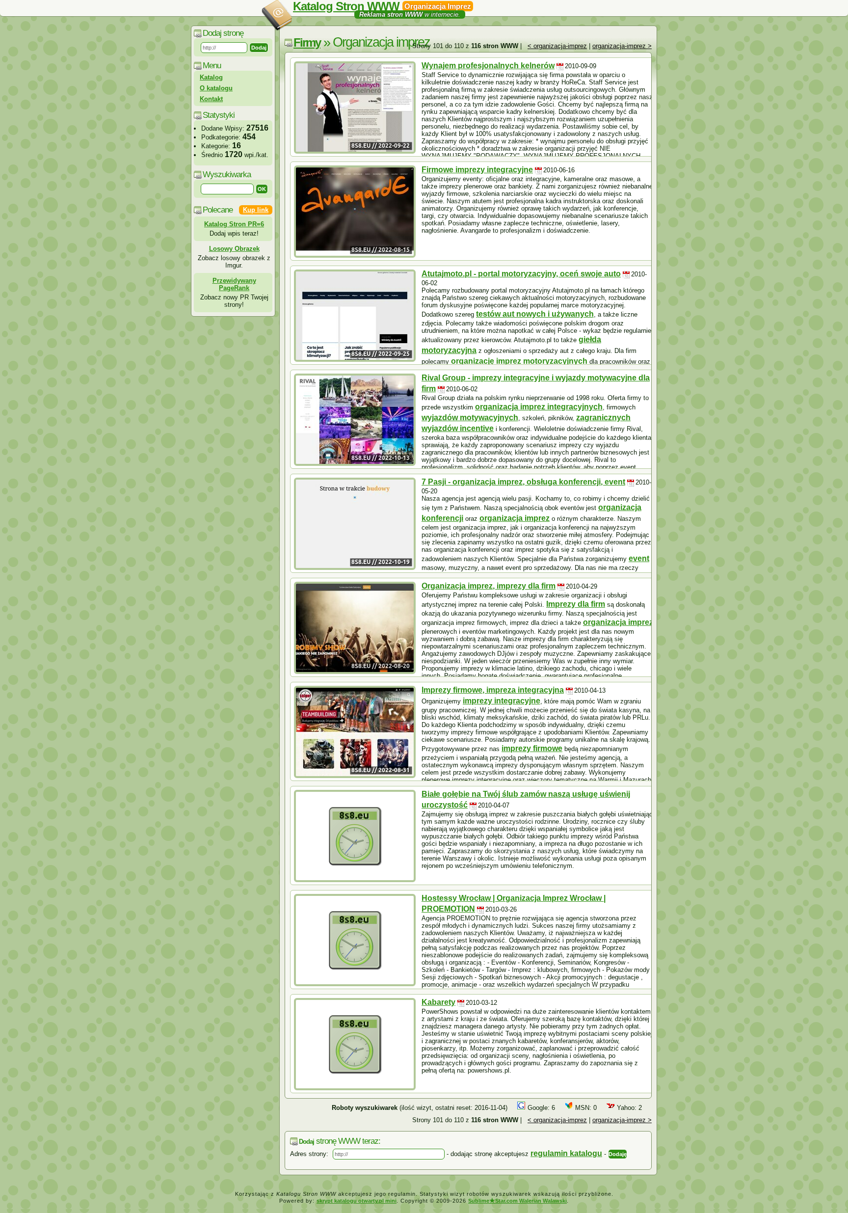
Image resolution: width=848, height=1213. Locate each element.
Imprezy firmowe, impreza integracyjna (493, 690)
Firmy (306, 42)
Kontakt (211, 99)
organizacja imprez (514, 518)
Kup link (255, 210)
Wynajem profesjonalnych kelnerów (488, 65)
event (639, 558)
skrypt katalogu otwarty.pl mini (357, 1201)
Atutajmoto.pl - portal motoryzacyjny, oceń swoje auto (521, 274)
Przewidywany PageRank (234, 284)
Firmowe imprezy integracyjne (477, 169)
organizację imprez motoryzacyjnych (519, 361)
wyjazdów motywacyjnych (470, 417)
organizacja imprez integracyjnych (539, 407)
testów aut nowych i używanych (535, 314)
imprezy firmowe (532, 748)
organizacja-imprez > (622, 46)
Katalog (211, 77)
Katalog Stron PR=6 (234, 224)
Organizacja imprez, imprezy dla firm (489, 586)
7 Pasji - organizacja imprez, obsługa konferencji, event (523, 482)
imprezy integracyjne (501, 701)
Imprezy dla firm (575, 604)
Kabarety (438, 1002)
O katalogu (216, 88)
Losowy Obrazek (234, 248)
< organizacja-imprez (557, 46)
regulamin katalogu (566, 1153)
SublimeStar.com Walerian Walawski (517, 1201)
